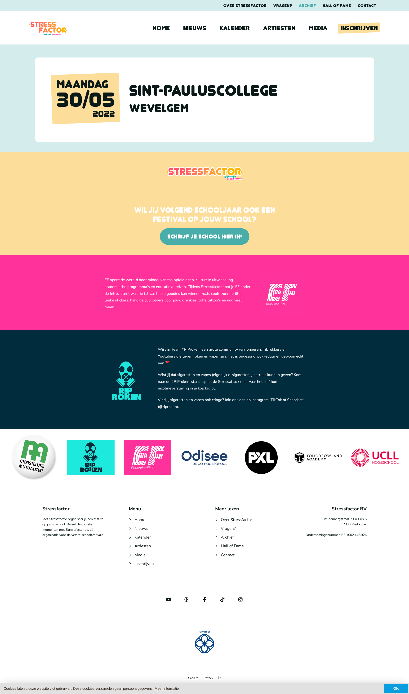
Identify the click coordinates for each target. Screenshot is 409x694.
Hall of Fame (337, 5)
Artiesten (279, 28)
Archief (307, 5)
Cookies (193, 678)
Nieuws (194, 28)
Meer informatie (167, 688)
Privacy (208, 678)
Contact (367, 5)
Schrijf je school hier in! (204, 236)
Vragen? (282, 5)
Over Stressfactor (245, 5)
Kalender (234, 28)
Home (161, 28)
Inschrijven (359, 28)
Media (318, 28)
